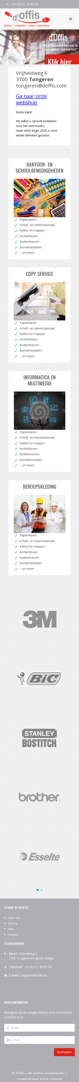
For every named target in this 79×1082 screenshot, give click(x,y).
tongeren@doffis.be (33, 975)
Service (12, 923)
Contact (13, 934)
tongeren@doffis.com (41, 85)
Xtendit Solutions (51, 1079)
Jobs (11, 929)
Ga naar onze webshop (31, 99)
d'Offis (19, 1073)
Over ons (14, 918)
